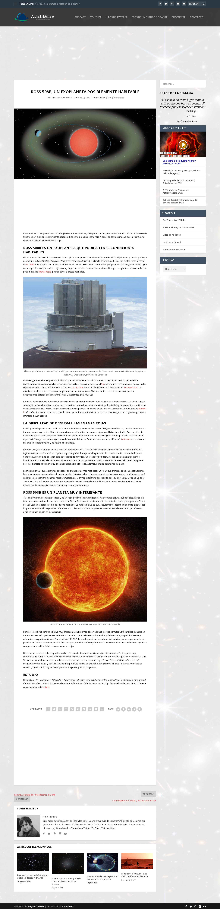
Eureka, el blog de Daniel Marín (179, 227)
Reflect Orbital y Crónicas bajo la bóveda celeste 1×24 (180, 201)
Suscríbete (178, 17)
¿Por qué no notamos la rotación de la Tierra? (57, 3)
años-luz (126, 439)
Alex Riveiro (66, 97)
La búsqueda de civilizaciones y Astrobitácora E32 (179, 181)
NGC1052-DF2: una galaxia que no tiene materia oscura (66, 881)
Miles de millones (172, 234)
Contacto (197, 17)
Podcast (80, 17)
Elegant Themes (36, 906)
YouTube (95, 17)
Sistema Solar (130, 387)
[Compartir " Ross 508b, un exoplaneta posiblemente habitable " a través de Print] (102, 709)
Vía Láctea (78, 387)
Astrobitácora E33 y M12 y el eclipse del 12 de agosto (181, 172)
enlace (46, 687)
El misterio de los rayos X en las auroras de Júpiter (102, 877)
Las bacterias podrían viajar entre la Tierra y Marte (32, 876)
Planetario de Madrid (174, 249)
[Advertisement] (104, 53)
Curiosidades (99, 97)
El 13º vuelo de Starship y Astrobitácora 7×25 (176, 191)
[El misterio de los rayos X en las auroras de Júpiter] (102, 862)
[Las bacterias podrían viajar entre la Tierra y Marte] (33, 862)
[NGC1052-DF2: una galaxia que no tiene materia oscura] (68, 863)
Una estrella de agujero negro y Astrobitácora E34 (179, 162)
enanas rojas (44, 271)
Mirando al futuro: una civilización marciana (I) (134, 875)
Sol (102, 384)
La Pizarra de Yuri (172, 242)
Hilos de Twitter (116, 17)
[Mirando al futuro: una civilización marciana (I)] (137, 861)
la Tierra (30, 264)
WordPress (69, 906)
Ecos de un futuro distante (149, 17)
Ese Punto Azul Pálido (174, 220)
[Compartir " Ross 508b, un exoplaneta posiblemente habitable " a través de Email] (96, 709)
